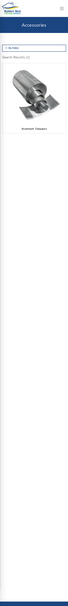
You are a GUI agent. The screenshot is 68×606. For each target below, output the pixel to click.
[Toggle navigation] (62, 9)
